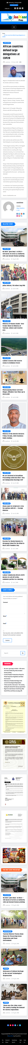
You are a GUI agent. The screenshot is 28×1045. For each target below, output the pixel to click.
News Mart (10, 1036)
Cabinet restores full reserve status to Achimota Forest (12, 362)
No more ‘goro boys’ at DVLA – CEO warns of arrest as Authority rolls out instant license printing (13, 253)
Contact (25, 1041)
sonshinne (8, 62)
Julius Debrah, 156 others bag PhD (14, 285)
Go (22, 653)
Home (3, 33)
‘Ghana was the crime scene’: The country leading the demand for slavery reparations (14, 1007)
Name (5, 616)
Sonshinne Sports (14, 1041)
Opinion (21, 1041)
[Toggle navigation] (14, 27)
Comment (5, 602)
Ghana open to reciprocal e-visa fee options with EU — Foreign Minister (13, 508)
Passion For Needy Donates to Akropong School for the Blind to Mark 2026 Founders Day (13, 543)
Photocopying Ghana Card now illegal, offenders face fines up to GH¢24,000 (14, 392)
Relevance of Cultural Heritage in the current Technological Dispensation (13, 973)
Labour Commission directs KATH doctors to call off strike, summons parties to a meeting (14, 577)
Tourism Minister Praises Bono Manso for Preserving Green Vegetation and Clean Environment (14, 676)
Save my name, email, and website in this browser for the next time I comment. (13, 634)
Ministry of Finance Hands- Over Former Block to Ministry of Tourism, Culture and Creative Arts (13, 327)
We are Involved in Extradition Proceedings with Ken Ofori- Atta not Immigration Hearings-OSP (14, 477)
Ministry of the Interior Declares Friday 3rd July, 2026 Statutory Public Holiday (13, 436)
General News (7, 1041)
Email (4, 623)
